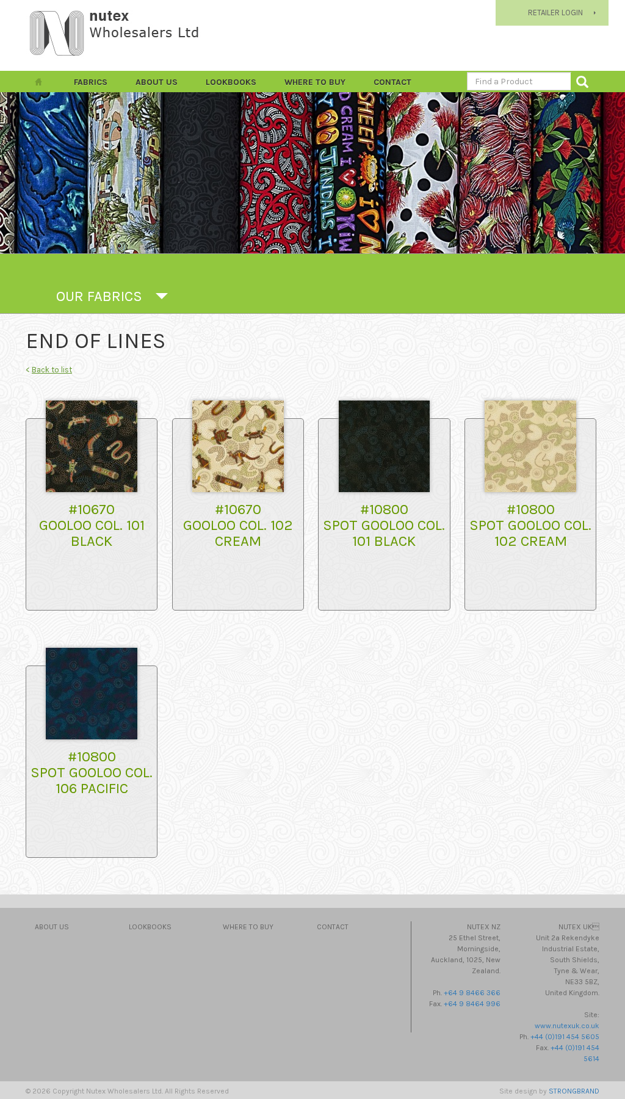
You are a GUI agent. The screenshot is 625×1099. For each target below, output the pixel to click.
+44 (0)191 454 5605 (564, 1036)
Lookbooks (231, 82)
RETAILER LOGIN (555, 12)
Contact (392, 82)
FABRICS (90, 82)
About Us (156, 82)
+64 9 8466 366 (472, 992)
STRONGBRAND (574, 1091)
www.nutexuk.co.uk (567, 1025)
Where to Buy (314, 82)
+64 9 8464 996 (472, 1003)
